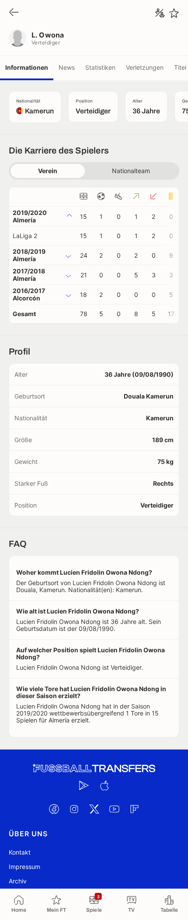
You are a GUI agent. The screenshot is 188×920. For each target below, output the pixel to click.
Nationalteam (131, 170)
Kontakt (20, 852)
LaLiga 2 (25, 235)
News (67, 67)
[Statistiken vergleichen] (160, 13)
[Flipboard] (134, 808)
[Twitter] (94, 808)
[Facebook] (53, 808)
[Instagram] (73, 808)
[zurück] (14, 13)
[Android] (84, 785)
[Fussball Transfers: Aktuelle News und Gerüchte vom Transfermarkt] (94, 768)
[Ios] (104, 785)
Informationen (26, 67)
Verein (47, 170)
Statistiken (100, 67)
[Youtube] (114, 808)
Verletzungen (145, 67)
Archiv (18, 881)
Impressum (24, 866)
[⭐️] (174, 13)
